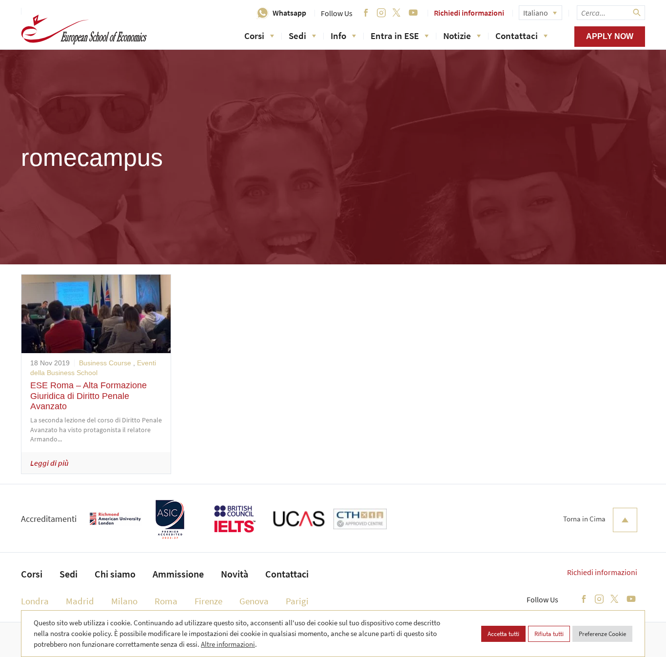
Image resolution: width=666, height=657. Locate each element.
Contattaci (516, 35)
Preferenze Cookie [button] (602, 634)
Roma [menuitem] (166, 601)
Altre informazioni (228, 644)
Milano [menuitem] (124, 601)
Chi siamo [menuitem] (115, 574)
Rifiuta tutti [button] (549, 634)
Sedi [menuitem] (68, 574)
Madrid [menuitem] (80, 601)
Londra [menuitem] (35, 601)
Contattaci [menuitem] (287, 574)
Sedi (297, 35)
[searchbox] (611, 12)
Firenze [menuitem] (208, 601)
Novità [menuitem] (234, 574)
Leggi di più (49, 463)
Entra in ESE (395, 35)
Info (338, 35)
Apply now (609, 36)
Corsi (254, 35)
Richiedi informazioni (469, 13)
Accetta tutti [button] (503, 634)
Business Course (105, 363)
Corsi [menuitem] (31, 574)
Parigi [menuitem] (297, 601)
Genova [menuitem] (254, 601)
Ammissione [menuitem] (178, 574)
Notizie (457, 35)
